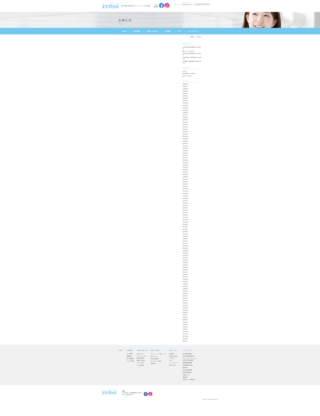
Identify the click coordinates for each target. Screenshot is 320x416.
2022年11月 (185, 191)
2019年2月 (185, 298)
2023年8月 (185, 169)
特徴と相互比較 (155, 358)
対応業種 (153, 363)
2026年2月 (185, 98)
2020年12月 (185, 246)
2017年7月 (185, 341)
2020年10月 (185, 250)
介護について (186, 374)
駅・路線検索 (130, 358)
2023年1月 (185, 186)
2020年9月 (185, 253)
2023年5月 (185, 176)
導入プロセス (154, 356)
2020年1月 (185, 272)
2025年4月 (185, 122)
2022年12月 (185, 188)
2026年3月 (185, 96)
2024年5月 (185, 148)
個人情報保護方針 (187, 353)
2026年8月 (185, 84)
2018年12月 (185, 303)
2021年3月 (185, 238)
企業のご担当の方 (152, 31)
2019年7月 (185, 286)
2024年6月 (185, 146)
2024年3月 (185, 153)
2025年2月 (185, 127)
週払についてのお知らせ (188, 51)
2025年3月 (185, 124)
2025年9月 (185, 110)
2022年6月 (185, 203)
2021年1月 (185, 243)
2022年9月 (185, 196)
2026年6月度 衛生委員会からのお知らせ (191, 58)
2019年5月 (185, 291)
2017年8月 (185, 338)
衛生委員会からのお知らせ (189, 73)
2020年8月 (185, 255)
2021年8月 (185, 227)
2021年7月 (185, 229)
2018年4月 (185, 322)
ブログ (179, 31)
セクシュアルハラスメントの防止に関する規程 (190, 359)
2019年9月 (185, 281)
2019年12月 (185, 274)
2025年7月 (185, 115)
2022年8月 (185, 198)
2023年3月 (185, 181)
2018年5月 (185, 319)
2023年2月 (185, 184)
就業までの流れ (141, 360)
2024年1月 (185, 158)
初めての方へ (140, 354)
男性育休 (185, 377)
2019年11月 (185, 276)
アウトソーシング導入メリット (159, 354)
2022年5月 (185, 205)
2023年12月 (185, 160)
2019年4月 (185, 293)
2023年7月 (185, 172)
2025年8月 (185, 112)
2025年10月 (185, 107)
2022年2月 (185, 212)
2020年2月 (185, 269)
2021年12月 (185, 217)
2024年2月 (185, 155)
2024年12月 (185, 131)
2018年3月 (185, 324)
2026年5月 (185, 91)
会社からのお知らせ (187, 76)
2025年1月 (185, 129)
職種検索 (129, 356)
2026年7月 (185, 86)
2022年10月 (185, 193)
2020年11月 (185, 248)
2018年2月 (185, 327)
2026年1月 (185, 100)
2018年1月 (185, 329)
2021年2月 (185, 241)
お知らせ (184, 71)
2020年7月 (185, 257)
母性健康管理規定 (187, 362)
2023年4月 (185, 179)
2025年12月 (185, 103)
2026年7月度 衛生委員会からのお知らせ (191, 54)
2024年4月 (185, 150)
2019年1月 (185, 300)
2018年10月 (185, 307)
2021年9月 (185, 224)
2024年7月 (185, 143)
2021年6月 (185, 231)
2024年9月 (185, 138)
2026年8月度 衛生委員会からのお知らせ (191, 47)
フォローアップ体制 (156, 361)
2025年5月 (185, 119)
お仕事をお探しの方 (142, 350)
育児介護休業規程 (187, 370)
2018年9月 (185, 310)
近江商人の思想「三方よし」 (173, 357)
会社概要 (167, 31)
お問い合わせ (188, 4)
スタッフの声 (140, 363)
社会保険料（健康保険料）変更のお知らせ (191, 62)
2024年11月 (185, 134)
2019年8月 (185, 284)
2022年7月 (185, 200)
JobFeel (110, 5)
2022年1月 (185, 215)
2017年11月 (185, 334)
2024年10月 (185, 136)
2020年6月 (185, 260)
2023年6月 (185, 174)
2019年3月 (185, 296)
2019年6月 (185, 288)
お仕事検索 (136, 31)
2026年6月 (185, 88)
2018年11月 (185, 305)
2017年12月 (185, 331)
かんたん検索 (130, 361)
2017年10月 (185, 336)
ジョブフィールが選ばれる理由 (141, 357)
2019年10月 (185, 279)
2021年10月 (185, 222)
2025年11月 (185, 105)
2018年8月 (185, 312)
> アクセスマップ (127, 396)
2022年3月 (185, 210)
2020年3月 (185, 267)
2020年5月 (185, 262)
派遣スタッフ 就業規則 (189, 379)
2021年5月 (185, 234)
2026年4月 (185, 93)
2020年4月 (185, 265)
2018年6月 (185, 317)
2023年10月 (185, 165)
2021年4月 (185, 236)
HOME (124, 31)
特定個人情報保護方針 (188, 356)
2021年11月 (185, 219)
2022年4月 (185, 207)
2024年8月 (185, 141)
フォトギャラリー (193, 31)
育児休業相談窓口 (187, 372)
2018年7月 (185, 315)
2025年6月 (185, 117)
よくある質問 (140, 365)
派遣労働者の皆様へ (188, 365)
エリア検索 (129, 353)
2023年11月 (185, 162)
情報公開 (185, 367)
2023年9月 (185, 167)
